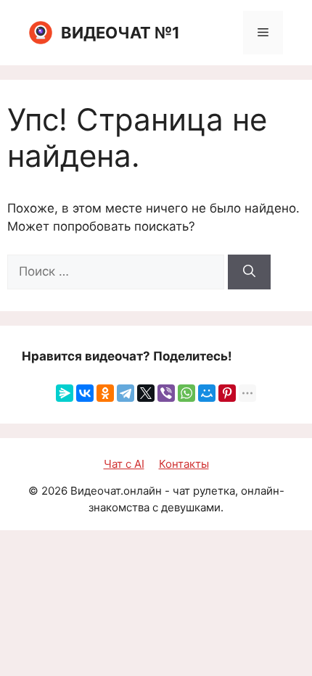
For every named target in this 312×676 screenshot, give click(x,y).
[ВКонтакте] (85, 393)
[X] (146, 393)
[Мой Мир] (206, 393)
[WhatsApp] (186, 393)
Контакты (184, 464)
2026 (54, 491)
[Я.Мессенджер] (64, 393)
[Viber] (166, 393)
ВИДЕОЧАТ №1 (120, 32)
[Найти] (249, 272)
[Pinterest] (227, 393)
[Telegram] (125, 393)
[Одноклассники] (105, 393)
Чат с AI (124, 464)
